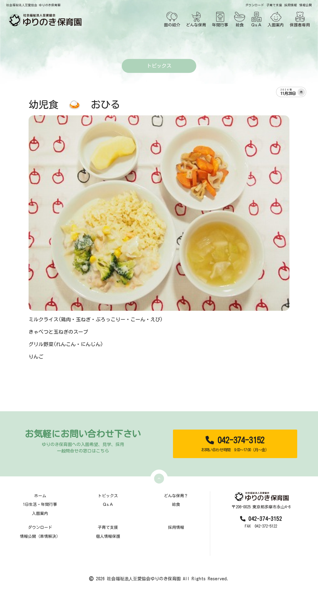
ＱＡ (256, 25)
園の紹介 (172, 25)
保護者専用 (300, 25)
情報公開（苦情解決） (40, 536)
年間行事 (220, 25)
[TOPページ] (44, 20)
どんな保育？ (176, 496)
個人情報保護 (108, 536)
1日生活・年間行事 (40, 504)
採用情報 (290, 5)
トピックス (108, 496)
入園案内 (276, 25)
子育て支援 (274, 5)
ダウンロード (254, 5)
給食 (240, 25)
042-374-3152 (235, 444)
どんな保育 (196, 25)
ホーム (40, 496)
